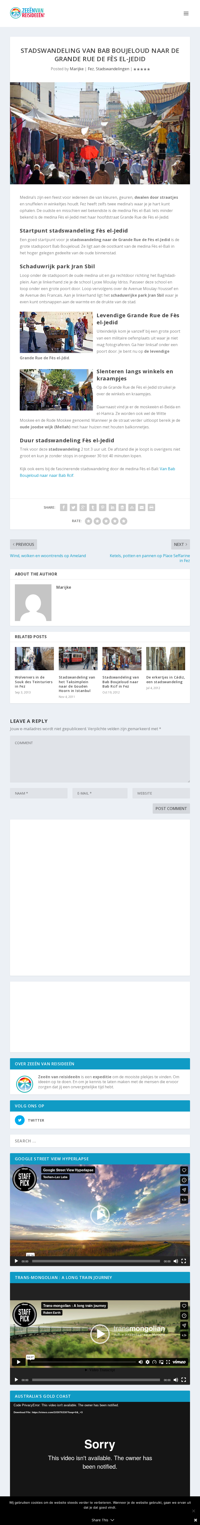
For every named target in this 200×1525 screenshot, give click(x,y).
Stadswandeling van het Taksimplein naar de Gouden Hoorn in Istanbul (77, 684)
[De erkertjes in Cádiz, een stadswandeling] (165, 658)
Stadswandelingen (112, 68)
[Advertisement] (100, 897)
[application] (100, 1215)
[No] (193, 1510)
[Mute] (175, 1261)
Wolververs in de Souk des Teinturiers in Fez (33, 681)
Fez (91, 68)
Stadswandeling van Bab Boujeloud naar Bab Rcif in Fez (120, 681)
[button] (100, 1215)
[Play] (16, 1261)
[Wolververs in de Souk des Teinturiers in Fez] (34, 658)
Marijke (77, 68)
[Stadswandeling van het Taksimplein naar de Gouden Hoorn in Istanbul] (78, 658)
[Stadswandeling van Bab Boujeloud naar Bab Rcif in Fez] (121, 658)
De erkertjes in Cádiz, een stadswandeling (165, 679)
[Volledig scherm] (183, 1261)
